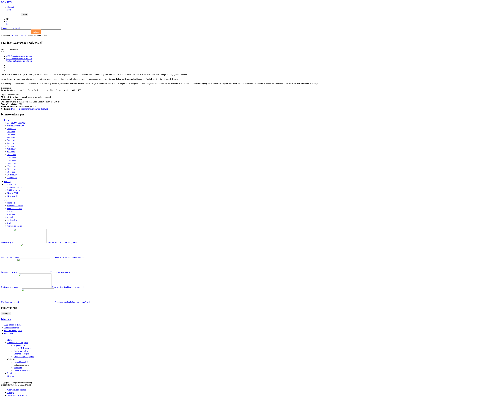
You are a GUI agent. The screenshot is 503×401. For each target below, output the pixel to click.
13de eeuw (11, 157)
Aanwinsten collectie (12, 325)
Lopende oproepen (21, 354)
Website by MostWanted (17, 395)
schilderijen (12, 220)
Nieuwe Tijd (12, 193)
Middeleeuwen (13, 190)
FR (7, 21)
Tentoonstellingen (11, 328)
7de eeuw (11, 146)
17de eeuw (11, 166)
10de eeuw (11, 154)
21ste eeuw (12, 178)
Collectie (36, 32)
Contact (10, 7)
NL (7, 19)
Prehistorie (11, 184)
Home (5, 32)
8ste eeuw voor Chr (15, 126)
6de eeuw (11, 143)
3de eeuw (11, 134)
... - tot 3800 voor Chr (16, 123)
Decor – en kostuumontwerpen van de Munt (29, 109)
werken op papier (14, 226)
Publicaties (46, 32)
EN (7, 24)
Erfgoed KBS (6, 2)
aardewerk (11, 203)
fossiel (10, 211)
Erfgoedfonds (19, 345)
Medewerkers (25, 348)
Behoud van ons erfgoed (20, 32)
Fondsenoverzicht (21, 351)
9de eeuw (11, 152)
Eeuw (6, 120)
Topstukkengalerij (21, 362)
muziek (10, 217)
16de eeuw (11, 163)
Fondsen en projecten (13, 330)
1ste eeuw (11, 129)
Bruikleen (18, 368)
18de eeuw (11, 169)
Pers (9, 10)
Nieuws (56, 32)
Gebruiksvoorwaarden (16, 390)
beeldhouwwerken (15, 206)
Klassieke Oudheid (15, 187)
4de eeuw (11, 137)
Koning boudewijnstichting (12, 28)
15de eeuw (11, 160)
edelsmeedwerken (14, 208)
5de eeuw (11, 140)
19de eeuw (11, 172)
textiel (9, 223)
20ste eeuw (12, 175)
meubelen (11, 214)
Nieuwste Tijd (13, 196)
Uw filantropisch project (24, 356)
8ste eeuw (11, 149)
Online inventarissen (22, 370)
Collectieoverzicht (21, 365)
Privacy (10, 392)
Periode (7, 181)
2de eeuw (11, 131)
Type (6, 200)
